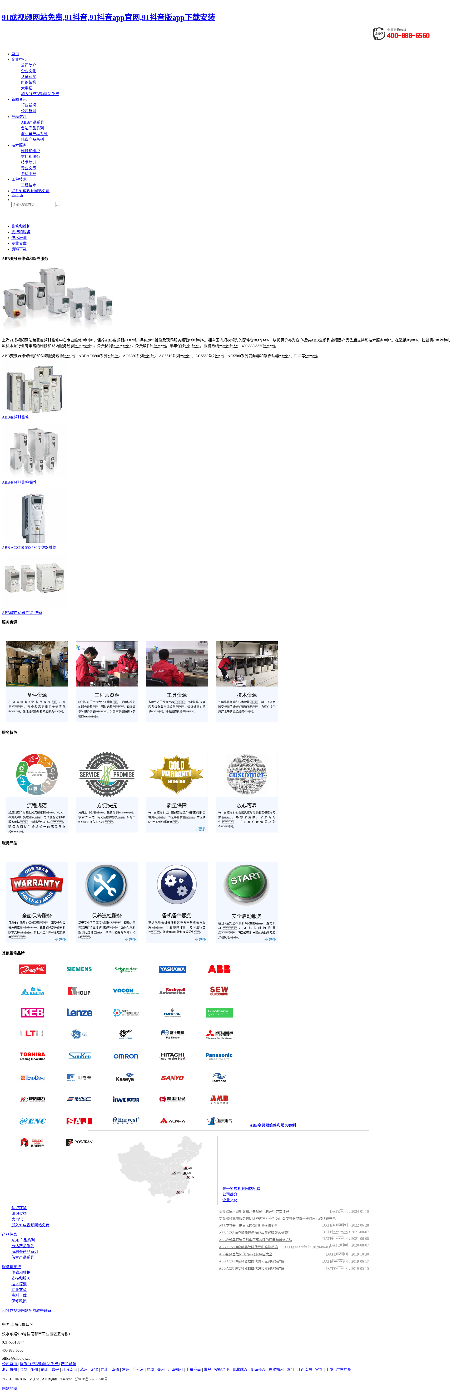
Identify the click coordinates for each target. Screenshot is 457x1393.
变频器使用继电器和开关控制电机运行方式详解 (254, 1211)
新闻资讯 (19, 99)
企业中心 (19, 60)
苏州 (84, 1370)
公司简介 (28, 65)
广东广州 (343, 1370)
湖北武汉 (240, 1370)
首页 (15, 54)
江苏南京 (70, 1370)
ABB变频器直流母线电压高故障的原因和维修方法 (255, 1240)
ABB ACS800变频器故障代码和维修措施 (248, 1247)
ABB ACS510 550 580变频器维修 (29, 548)
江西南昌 (305, 1370)
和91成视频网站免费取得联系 (26, 1311)
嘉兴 (55, 1370)
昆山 (105, 1370)
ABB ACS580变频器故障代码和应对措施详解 (251, 1261)
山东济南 (194, 1370)
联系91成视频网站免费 (30, 191)
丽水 (45, 1370)
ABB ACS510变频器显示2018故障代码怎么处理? (254, 1233)
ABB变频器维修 (15, 417)
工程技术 (19, 179)
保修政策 (19, 1301)
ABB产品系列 (32, 122)
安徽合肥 (222, 1370)
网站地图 (9, 1389)
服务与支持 (11, 1267)
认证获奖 (28, 77)
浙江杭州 (10, 1370)
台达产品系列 (32, 128)
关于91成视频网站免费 (241, 1189)
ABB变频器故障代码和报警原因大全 (245, 1254)
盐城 (151, 1370)
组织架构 (28, 82)
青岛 (208, 1370)
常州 (126, 1370)
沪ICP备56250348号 (91, 1379)
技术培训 (28, 162)
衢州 (34, 1370)
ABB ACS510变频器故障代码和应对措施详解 (251, 1268)
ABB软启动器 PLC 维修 (22, 613)
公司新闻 (28, 111)
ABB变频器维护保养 (19, 482)
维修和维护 (30, 151)
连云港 (138, 1370)
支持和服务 (30, 157)
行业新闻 (28, 105)
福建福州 (276, 1370)
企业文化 (28, 71)
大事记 (26, 88)
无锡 (94, 1370)
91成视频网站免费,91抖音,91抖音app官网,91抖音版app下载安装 (108, 17)
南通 (115, 1370)
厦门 (291, 1370)
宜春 (319, 1370)
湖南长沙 (258, 1370)
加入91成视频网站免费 (40, 94)
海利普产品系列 (34, 134)
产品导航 (68, 1364)
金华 (24, 1370)
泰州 (161, 1370)
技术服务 (19, 145)
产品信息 (19, 117)
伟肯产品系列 (32, 139)
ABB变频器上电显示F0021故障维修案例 (248, 1225)
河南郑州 (176, 1370)
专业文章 (28, 168)
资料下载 (28, 174)
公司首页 (10, 1364)
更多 (202, 829)
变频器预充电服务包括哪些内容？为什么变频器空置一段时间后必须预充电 (277, 1218)
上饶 (330, 1370)
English (17, 195)
